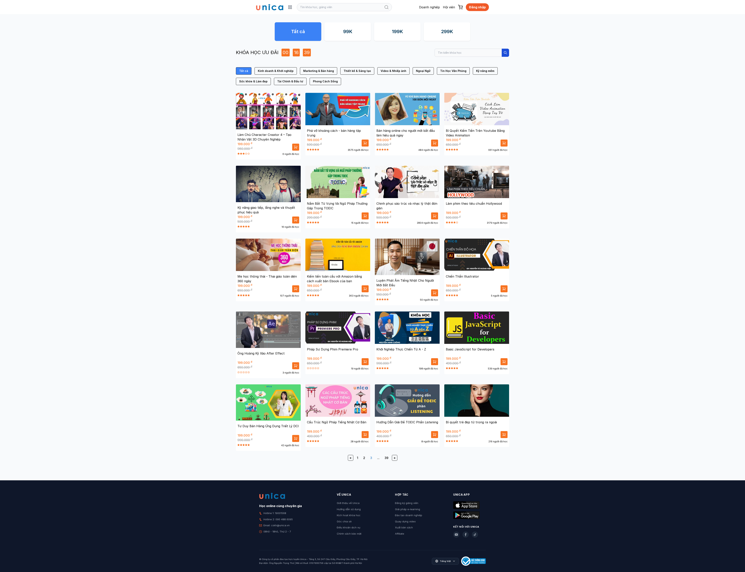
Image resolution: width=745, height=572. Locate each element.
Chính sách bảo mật (349, 533)
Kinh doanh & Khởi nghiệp (276, 70)
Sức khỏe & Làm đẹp (253, 81)
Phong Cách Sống (325, 81)
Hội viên (449, 7)
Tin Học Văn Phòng (453, 70)
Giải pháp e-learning (407, 509)
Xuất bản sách (404, 527)
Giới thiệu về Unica (348, 503)
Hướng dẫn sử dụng (349, 509)
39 (386, 458)
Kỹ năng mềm (485, 70)
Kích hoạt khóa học (348, 515)
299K (447, 31)
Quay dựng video (405, 521)
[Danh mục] (290, 7)
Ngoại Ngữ (423, 70)
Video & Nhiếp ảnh (393, 70)
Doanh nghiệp (429, 7)
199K (397, 31)
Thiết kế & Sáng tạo (357, 70)
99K (347, 31)
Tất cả (298, 31)
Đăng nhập (477, 7)
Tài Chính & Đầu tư (290, 81)
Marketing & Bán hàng (318, 70)
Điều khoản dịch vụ (348, 527)
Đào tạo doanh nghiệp (408, 515)
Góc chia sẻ (344, 521)
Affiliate (399, 533)
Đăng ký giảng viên (406, 503)
